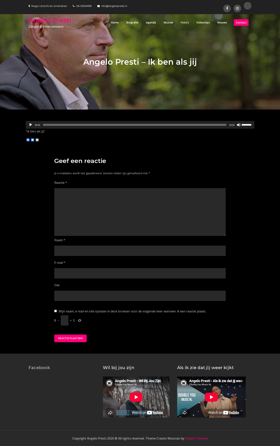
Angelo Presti (50, 20)
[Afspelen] (31, 125)
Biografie (132, 22)
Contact (241, 22)
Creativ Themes (196, 438)
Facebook (39, 367)
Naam (59, 240)
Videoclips (203, 22)
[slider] (247, 124)
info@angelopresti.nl (114, 5)
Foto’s (185, 22)
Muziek (168, 22)
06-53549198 (84, 5)
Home (115, 22)
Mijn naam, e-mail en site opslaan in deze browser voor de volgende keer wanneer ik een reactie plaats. (132, 311)
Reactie (60, 183)
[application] (140, 125)
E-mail (60, 263)
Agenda (151, 22)
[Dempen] (239, 125)
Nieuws (222, 22)
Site (57, 285)
